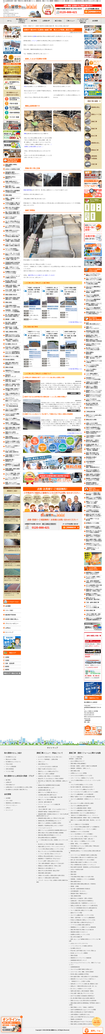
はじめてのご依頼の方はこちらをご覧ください (50, 757)
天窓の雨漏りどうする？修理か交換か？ (12, 455)
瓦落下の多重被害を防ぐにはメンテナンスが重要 (93, 428)
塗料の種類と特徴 (92, 636)
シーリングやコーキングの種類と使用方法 (12, 277)
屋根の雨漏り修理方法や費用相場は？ (12, 437)
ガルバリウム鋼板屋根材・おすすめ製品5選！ (82, 794)
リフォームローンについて (45, 828)
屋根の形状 (8, 302)
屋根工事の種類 (93, 101)
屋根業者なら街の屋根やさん (13, 803)
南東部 (7, 666)
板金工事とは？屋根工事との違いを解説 (12, 186)
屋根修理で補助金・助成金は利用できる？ (92, 483)
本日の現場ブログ (10, 784)
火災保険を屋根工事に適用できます (47, 794)
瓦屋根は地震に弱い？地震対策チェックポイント (94, 445)
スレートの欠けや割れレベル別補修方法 (92, 365)
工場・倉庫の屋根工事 (92, 602)
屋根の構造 (8, 195)
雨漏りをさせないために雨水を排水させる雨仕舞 (12, 335)
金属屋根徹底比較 (75, 967)
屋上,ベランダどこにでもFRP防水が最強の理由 (12, 235)
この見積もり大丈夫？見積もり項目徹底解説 (92, 510)
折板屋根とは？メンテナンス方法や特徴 (93, 378)
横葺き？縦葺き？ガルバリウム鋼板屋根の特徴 (94, 304)
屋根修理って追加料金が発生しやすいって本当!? (93, 535)
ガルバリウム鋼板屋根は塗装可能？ (93, 287)
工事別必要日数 (90, 411)
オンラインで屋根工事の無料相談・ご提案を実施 (93, 493)
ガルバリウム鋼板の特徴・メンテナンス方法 (82, 915)
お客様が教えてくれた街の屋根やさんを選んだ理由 (19, 787)
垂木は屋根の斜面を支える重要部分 (47, 837)
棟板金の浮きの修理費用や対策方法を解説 (12, 191)
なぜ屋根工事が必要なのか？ (93, 323)
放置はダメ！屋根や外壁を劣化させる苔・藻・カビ (84, 986)
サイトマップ (9, 632)
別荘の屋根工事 (90, 610)
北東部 (7, 660)
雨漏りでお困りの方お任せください (47, 769)
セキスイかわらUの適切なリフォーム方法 (81, 775)
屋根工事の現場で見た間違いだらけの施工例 (92, 453)
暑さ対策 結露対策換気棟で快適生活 (11, 323)
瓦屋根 (34, 36)
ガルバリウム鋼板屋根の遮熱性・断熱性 (93, 291)
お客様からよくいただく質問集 (79, 773)
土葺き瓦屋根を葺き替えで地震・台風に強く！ (12, 258)
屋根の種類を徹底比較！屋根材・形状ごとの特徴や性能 (85, 817)
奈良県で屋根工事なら (11, 619)
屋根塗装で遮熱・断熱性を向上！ (79, 893)
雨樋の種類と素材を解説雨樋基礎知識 (12, 469)
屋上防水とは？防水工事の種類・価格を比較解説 (12, 240)
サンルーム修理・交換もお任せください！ (93, 577)
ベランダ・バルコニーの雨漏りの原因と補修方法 (12, 245)
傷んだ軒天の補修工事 (76, 936)
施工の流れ (58, 21)
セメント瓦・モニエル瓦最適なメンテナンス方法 (12, 254)
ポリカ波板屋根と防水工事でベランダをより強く (94, 586)
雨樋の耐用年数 (28, 190)
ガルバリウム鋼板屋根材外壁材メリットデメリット (94, 308)
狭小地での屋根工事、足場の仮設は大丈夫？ (82, 787)
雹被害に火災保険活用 (76, 1019)
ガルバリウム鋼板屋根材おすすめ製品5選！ (93, 300)
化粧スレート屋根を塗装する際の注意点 (92, 387)
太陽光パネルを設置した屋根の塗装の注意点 (93, 382)
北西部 (7, 657)
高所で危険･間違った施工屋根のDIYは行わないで (12, 428)
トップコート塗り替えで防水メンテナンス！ (12, 478)
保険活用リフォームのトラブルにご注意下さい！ (83, 979)
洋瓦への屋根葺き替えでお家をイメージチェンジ (12, 394)
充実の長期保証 (10, 769)
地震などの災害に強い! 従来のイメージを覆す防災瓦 (84, 905)
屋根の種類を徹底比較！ (90, 353)
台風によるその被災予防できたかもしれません (94, 424)
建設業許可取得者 (10, 614)
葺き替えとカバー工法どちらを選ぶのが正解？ (93, 348)
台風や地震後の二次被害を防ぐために (93, 436)
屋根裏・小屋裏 (10, 319)
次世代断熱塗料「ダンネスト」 (90, 462)
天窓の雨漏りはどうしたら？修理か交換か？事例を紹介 (85, 846)
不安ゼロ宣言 (9, 764)
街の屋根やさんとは (11, 757)
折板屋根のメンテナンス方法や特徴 (80, 831)
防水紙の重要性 (10, 359)
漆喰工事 (94, 121)
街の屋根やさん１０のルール (13, 761)
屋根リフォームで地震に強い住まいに (48, 792)
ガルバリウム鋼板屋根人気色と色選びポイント (93, 295)
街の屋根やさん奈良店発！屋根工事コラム (17, 789)
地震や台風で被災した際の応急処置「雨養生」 (12, 286)
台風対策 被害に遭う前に (44, 790)
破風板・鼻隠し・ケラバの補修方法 (80, 843)
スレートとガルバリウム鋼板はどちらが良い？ (93, 274)
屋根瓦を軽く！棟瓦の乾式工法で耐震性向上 (92, 441)
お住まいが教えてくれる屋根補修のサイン (93, 344)
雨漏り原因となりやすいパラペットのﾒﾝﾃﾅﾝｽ (12, 231)
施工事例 (34, 21)
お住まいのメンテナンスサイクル (79, 943)
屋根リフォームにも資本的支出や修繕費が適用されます (52, 830)
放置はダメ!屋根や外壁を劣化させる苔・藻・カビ (12, 385)
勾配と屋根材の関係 (11, 331)
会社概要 (95, 21)
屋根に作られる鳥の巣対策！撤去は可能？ (49, 870)
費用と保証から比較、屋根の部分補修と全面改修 (94, 340)
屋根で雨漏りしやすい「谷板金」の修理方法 (11, 340)
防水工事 (94, 136)
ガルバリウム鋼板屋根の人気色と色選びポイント (83, 810)
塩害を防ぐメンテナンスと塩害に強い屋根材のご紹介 (84, 983)
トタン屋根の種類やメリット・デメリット (92, 374)
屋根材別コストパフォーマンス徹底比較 (12, 371)
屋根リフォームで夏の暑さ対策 (46, 799)
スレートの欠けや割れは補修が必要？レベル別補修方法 (85, 826)
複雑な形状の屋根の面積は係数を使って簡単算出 (83, 884)
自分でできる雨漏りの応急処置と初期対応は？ (93, 470)
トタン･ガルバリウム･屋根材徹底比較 (11, 405)
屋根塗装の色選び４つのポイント (91, 458)
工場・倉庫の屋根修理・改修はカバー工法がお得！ (94, 581)
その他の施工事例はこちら (75, 322)
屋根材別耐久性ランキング (10, 375)
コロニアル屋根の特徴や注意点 (91, 370)
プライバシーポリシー (11, 623)
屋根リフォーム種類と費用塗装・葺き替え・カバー (94, 357)
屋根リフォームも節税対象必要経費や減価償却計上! (94, 619)
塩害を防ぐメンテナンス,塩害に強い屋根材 (12, 380)
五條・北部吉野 (9, 663)
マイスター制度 (10, 771)
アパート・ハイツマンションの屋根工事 (92, 606)
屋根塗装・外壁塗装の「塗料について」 (81, 768)
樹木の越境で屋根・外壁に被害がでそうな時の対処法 (94, 540)
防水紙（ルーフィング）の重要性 (79, 953)
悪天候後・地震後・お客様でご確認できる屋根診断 (84, 766)
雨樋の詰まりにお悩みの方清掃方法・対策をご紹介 (94, 590)
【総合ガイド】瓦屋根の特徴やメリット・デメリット (84, 815)
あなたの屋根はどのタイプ (77, 761)
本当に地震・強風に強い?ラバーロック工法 (13, 290)
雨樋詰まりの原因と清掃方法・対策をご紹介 (49, 865)
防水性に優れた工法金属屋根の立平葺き (11, 281)
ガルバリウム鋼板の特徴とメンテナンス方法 (12, 419)
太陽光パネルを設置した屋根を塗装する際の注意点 (51, 875)
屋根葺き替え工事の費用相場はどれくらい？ (93, 336)
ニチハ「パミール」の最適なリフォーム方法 (82, 778)
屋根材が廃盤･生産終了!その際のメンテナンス (12, 389)
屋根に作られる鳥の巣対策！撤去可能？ (93, 598)
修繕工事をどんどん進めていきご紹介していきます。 (42, 275)
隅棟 (25, 133)
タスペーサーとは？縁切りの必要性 (11, 217)
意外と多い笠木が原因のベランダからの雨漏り (12, 208)
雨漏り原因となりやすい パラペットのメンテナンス (51, 846)
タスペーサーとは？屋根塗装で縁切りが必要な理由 (84, 855)
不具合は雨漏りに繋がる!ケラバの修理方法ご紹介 (12, 203)
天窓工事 (94, 164)
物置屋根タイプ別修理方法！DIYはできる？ (92, 573)
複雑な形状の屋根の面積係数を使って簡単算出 (12, 298)
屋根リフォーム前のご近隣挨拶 (46, 773)
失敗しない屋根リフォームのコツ (92, 327)
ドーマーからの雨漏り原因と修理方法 (11, 451)
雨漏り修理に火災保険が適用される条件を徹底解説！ (84, 1024)
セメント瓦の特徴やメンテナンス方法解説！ (12, 249)
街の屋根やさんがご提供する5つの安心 (21, 20)
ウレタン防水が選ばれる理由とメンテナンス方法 (12, 222)
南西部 (7, 669)
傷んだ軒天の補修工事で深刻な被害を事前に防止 (12, 212)
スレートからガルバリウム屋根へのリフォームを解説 (94, 278)
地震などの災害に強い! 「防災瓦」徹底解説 (93, 449)
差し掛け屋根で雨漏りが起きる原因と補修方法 (83, 998)
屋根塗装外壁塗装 (94, 157)
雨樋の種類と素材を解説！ (45, 873)
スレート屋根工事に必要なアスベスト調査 (81, 910)
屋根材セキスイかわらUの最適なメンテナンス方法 (93, 395)
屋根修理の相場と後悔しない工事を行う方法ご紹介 (51, 818)
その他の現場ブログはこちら (74, 433)
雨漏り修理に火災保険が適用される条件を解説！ (93, 475)
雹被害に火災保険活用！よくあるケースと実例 (93, 479)
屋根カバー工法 (96, 114)
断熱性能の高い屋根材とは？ (10, 460)
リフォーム (34, 40)
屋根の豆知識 (9, 367)
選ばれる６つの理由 (11, 759)
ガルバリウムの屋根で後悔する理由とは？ (11, 410)
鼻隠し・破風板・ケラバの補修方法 (12, 199)
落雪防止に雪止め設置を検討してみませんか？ (50, 856)
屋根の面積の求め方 (11, 294)
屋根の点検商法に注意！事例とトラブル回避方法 (93, 527)
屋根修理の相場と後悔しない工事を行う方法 (92, 331)
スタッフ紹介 (9, 610)
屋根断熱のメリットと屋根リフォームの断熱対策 (12, 465)
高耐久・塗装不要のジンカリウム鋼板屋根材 (12, 423)
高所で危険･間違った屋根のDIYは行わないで (82, 922)
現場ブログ (31, 26)
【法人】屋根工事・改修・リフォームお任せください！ (52, 809)
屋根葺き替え (95, 107)
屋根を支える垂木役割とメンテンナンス (11, 432)
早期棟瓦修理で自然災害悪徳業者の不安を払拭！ (12, 263)
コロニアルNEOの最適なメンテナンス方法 (93, 399)
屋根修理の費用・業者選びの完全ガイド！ (12, 173)
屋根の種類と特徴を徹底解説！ (11, 165)
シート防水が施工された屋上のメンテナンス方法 (12, 226)
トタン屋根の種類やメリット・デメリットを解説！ (84, 829)
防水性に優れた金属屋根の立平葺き (80, 974)
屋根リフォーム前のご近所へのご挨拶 (92, 502)
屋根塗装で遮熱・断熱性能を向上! (93, 466)
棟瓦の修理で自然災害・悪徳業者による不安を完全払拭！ (85, 867)
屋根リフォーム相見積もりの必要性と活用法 (49, 823)
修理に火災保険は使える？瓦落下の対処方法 (94, 432)
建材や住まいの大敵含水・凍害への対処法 (11, 327)
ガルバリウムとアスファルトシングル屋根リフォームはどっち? (13, 399)
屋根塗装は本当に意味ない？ (10, 177)
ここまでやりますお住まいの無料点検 (82, 20)
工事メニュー (70, 21)
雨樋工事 (94, 128)
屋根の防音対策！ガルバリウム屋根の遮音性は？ (94, 313)
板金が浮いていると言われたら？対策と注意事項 (94, 531)
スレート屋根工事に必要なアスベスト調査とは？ (12, 474)
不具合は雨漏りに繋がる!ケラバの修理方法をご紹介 (84, 857)
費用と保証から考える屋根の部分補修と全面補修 (50, 832)
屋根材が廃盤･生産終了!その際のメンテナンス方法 (84, 862)
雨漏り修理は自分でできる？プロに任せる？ (12, 182)
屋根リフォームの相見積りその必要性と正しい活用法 (94, 498)
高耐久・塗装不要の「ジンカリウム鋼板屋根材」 (83, 917)
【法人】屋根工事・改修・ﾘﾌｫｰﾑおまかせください (94, 614)
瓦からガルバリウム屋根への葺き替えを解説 (93, 283)
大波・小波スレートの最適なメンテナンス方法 (12, 267)
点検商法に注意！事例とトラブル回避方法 (49, 776)
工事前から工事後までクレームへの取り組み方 (93, 506)
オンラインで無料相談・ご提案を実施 (48, 759)
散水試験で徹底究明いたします (46, 787)
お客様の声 (46, 21)
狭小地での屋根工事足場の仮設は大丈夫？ (92, 404)
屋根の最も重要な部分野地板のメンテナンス (11, 363)
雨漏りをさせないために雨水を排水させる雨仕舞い (84, 1000)
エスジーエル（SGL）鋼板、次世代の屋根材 (82, 971)
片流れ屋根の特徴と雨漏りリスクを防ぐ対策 (12, 306)
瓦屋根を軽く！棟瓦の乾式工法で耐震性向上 (82, 900)
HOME (25, 26)
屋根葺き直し (95, 143)
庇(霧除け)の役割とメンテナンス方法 (11, 272)
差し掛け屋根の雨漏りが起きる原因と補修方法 (12, 315)
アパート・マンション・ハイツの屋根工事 (49, 804)
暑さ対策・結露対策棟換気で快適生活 (80, 888)
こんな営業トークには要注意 (92, 519)
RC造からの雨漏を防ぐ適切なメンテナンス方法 (83, 920)
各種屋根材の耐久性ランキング (79, 960)
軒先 (25, 86)
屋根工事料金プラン (43, 764)
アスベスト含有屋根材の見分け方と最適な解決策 (12, 352)
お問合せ (8, 628)
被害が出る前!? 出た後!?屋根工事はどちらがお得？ (94, 515)
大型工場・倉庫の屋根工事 (45, 802)
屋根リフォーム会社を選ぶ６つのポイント (94, 416)
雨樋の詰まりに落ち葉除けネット (46, 868)
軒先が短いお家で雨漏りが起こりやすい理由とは (12, 348)
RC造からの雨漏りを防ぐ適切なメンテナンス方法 (12, 442)
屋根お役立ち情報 (91, 419)
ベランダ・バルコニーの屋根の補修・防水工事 (50, 797)
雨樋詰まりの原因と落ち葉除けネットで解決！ (94, 594)
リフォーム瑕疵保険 (11, 766)
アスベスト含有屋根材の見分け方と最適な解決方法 (84, 908)
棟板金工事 (94, 150)
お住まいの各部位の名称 (12, 169)
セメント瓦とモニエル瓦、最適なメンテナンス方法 (84, 836)
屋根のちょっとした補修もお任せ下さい (48, 771)
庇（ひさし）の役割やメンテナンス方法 (12, 446)
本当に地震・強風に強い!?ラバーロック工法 (82, 993)
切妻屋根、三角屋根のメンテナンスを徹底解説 (12, 310)
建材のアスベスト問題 (11, 356)
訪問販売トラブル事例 (92, 523)
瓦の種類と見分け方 (11, 344)
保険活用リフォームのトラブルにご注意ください (94, 544)
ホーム (9, 21)
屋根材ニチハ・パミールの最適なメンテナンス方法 (94, 391)
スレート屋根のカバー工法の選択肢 (94, 361)
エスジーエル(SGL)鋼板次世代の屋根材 (12, 414)
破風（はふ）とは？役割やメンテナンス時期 (12, 483)
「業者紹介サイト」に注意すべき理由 (92, 548)
